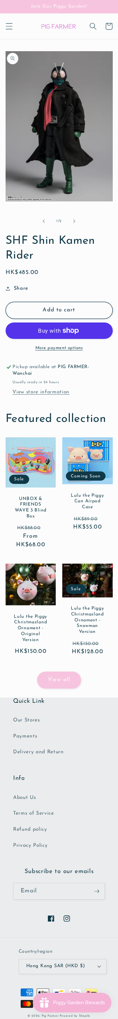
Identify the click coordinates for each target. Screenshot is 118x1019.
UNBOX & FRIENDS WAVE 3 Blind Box (31, 507)
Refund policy (30, 829)
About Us (24, 797)
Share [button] (21, 288)
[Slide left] (44, 221)
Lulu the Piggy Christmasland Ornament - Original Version (30, 628)
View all (59, 679)
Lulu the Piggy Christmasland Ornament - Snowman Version (87, 620)
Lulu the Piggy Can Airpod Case (87, 501)
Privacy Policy (30, 845)
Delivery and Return (38, 752)
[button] (9, 26)
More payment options (59, 348)
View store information (40, 392)
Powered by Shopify (75, 1015)
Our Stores (26, 720)
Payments (25, 736)
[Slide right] (74, 221)
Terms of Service (33, 813)
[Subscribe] (97, 891)
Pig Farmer (50, 1015)
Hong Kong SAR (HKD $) (55, 966)
